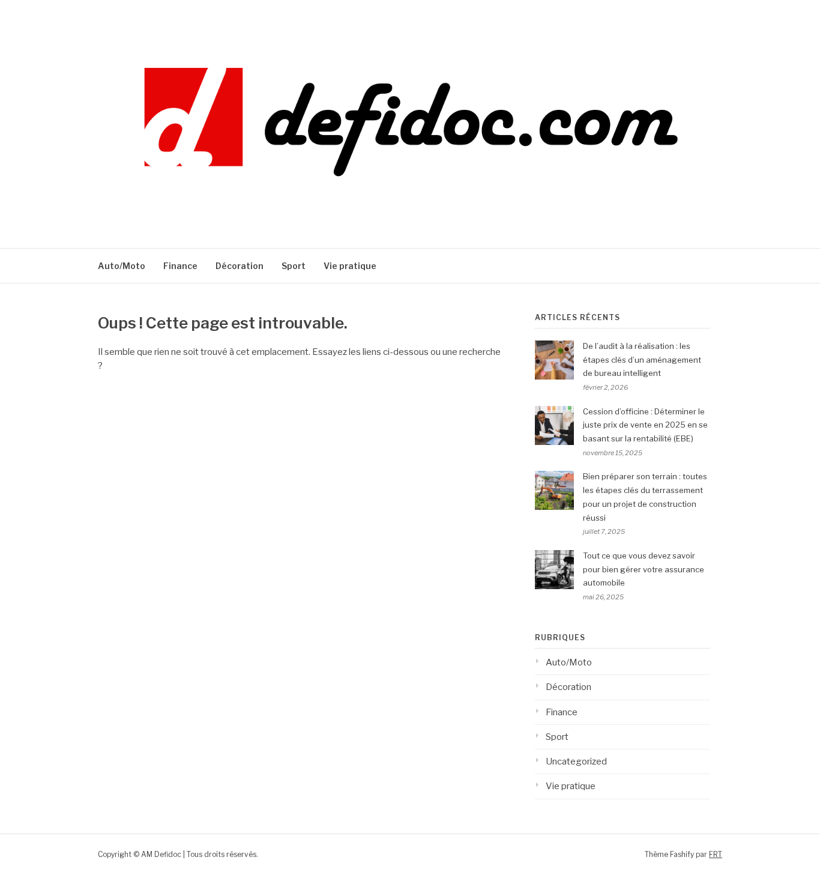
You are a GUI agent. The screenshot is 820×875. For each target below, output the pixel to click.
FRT (715, 854)
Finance (180, 266)
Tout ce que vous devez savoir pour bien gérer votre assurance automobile (643, 569)
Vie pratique (350, 266)
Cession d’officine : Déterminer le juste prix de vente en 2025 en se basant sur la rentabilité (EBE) (645, 425)
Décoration (240, 266)
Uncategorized (576, 761)
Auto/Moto (121, 266)
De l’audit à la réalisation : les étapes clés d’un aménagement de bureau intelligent (642, 359)
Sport (294, 266)
